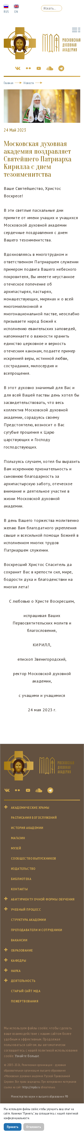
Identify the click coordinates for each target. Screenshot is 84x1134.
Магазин (18, 838)
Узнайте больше (27, 1055)
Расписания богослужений (34, 818)
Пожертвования (24, 1001)
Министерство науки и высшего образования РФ (39, 1096)
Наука (16, 971)
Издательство (23, 869)
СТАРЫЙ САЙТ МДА (25, 991)
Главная (9, 83)
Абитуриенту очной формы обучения (43, 899)
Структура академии (28, 920)
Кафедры (18, 961)
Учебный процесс (26, 910)
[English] (16, 6)
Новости (29, 83)
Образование (22, 950)
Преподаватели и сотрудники (36, 930)
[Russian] (6, 6)
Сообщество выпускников (33, 859)
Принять (12, 1127)
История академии (27, 828)
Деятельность (23, 981)
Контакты (19, 889)
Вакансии (19, 940)
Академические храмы (30, 808)
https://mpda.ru (31, 1087)
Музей (16, 848)
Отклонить (33, 1127)
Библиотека (21, 879)
